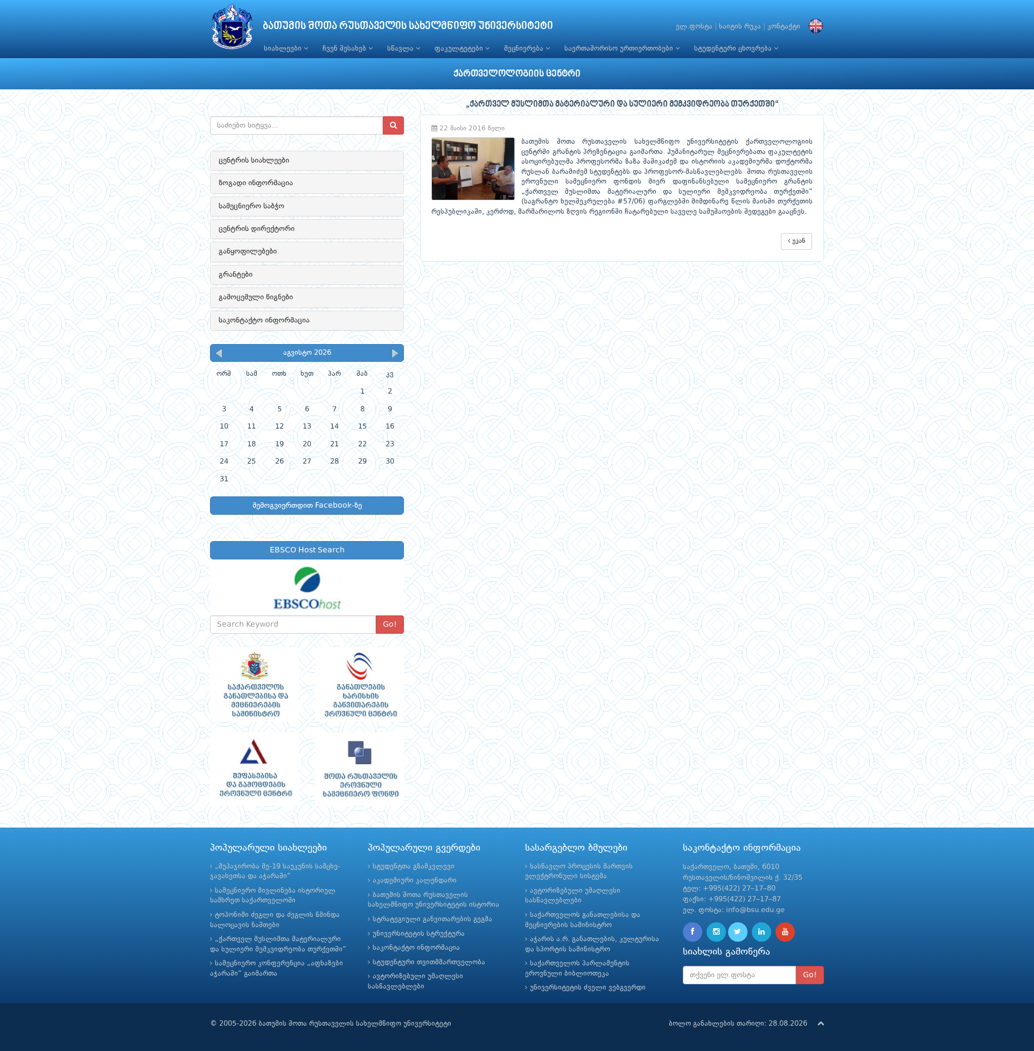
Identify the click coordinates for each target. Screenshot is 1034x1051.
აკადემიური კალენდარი (415, 880)
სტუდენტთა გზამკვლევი (414, 866)
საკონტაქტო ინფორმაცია (264, 320)
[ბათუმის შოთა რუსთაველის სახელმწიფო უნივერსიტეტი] (232, 29)
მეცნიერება (525, 48)
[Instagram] (716, 932)
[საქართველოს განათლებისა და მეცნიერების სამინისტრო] (254, 684)
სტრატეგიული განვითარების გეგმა (432, 919)
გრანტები (236, 274)
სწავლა (401, 48)
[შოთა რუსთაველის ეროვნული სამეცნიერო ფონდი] (359, 769)
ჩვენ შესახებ (345, 48)
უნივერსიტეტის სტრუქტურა (419, 933)
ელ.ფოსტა (694, 26)
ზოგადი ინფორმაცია (256, 183)
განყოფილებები (248, 251)
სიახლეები (284, 48)
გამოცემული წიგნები (256, 297)
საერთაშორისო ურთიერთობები (619, 48)
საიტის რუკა (740, 26)
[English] (813, 26)
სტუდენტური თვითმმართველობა (429, 962)
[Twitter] (737, 932)
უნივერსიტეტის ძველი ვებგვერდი (588, 987)
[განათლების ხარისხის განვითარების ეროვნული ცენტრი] (359, 684)
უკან (797, 241)
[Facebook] (692, 932)
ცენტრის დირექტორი (257, 229)
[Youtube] (785, 932)
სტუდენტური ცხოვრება (734, 48)
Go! (390, 624)
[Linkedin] (761, 932)
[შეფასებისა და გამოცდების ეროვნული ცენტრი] (254, 769)
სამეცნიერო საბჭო (251, 206)
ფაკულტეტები (460, 48)
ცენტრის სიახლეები (254, 160)
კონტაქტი (783, 26)
